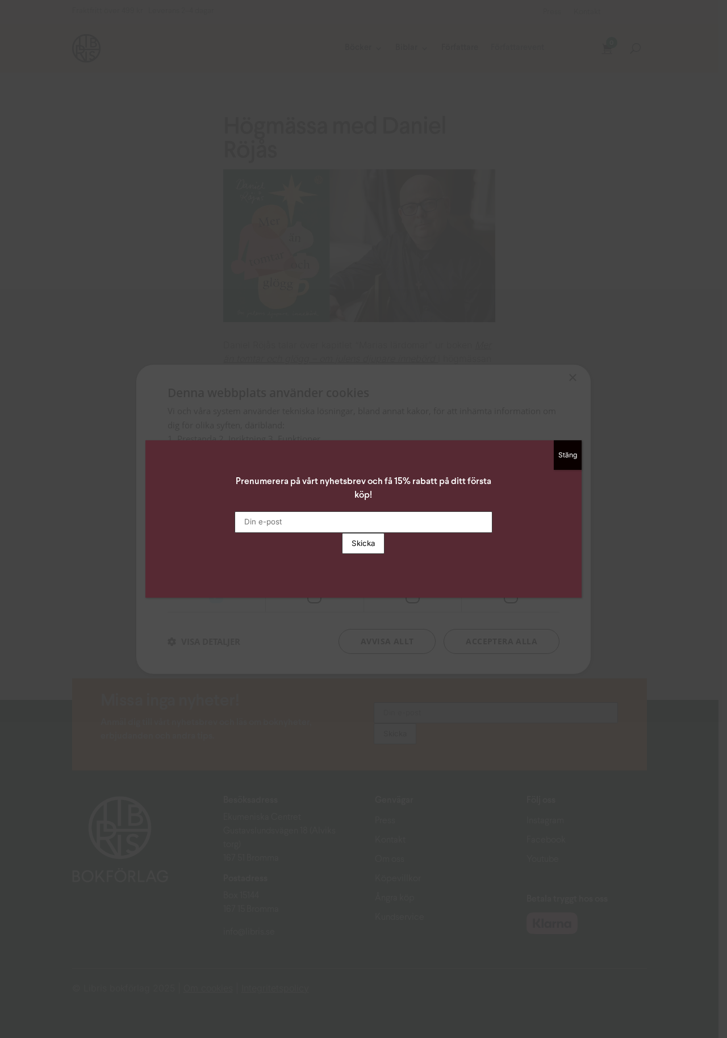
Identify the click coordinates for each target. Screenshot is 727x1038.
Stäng (567, 455)
